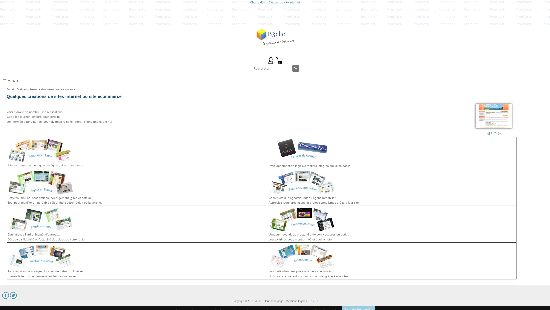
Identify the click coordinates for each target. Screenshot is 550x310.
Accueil (10, 87)
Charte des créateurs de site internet (275, 2)
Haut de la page (273, 299)
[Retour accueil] (275, 36)
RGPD (314, 299)
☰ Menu (10, 79)
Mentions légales (296, 299)
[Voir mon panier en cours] (279, 60)
